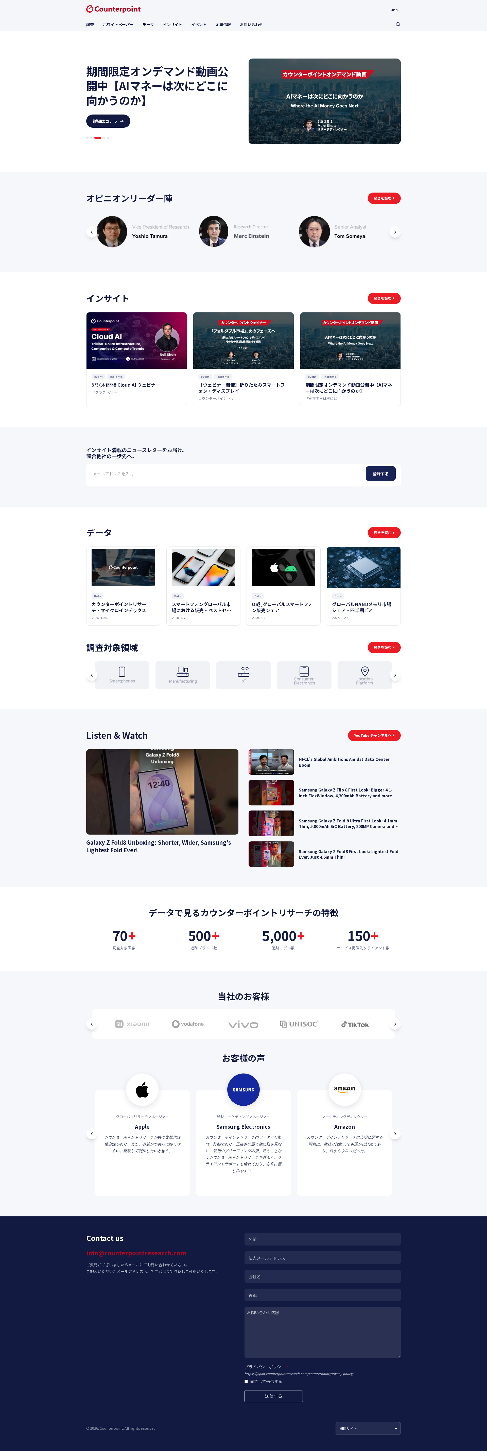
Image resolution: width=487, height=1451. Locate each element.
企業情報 (223, 24)
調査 (90, 24)
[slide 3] (95, 145)
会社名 (255, 1276)
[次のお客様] (395, 1024)
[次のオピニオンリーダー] (395, 232)
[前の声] (91, 1133)
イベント (198, 24)
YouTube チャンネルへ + (374, 735)
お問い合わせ (251, 24)
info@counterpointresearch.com (136, 1252)
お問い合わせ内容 (263, 1312)
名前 (253, 1239)
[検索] (398, 24)
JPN (394, 10)
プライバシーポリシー (266, 1367)
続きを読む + (384, 198)
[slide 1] (87, 145)
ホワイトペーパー (118, 24)
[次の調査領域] (395, 675)
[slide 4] (101, 145)
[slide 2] (91, 145)
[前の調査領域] (91, 675)
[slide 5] (108, 145)
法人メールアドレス (267, 1258)
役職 (253, 1295)
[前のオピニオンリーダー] (91, 232)
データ (148, 24)
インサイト (172, 24)
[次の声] (395, 1133)
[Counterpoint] (113, 9)
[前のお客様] (91, 1024)
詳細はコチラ (108, 128)
